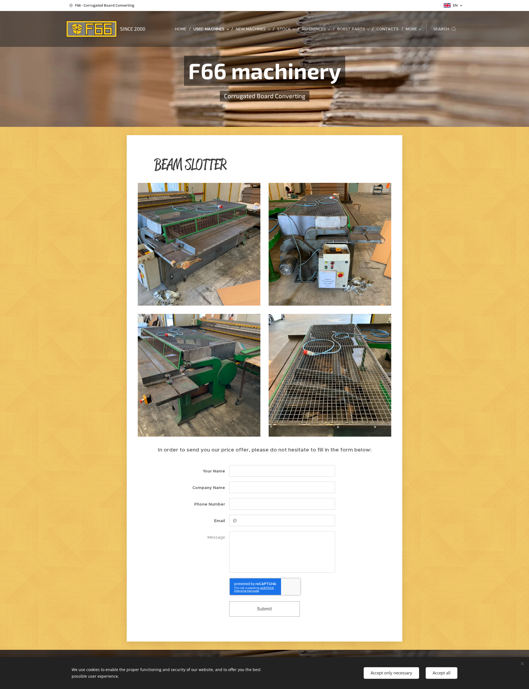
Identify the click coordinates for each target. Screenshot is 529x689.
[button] (445, 29)
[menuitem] (182, 29)
